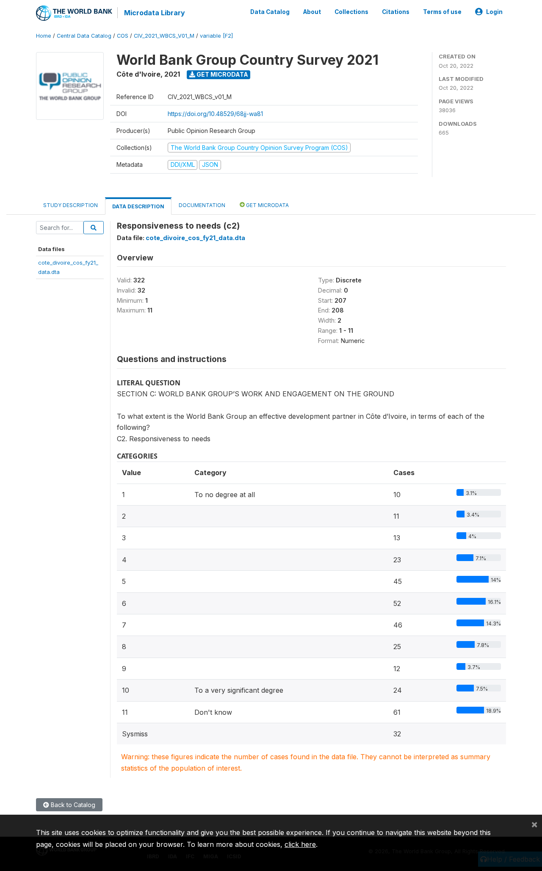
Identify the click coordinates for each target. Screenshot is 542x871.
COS (122, 36)
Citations (395, 11)
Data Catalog (270, 11)
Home (43, 36)
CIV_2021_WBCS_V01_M (164, 36)
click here (300, 844)
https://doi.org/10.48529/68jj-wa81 (215, 113)
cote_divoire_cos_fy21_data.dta (195, 237)
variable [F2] (216, 36)
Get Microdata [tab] (267, 205)
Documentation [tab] (202, 205)
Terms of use (442, 11)
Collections (351, 11)
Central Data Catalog (84, 36)
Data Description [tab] (138, 206)
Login (494, 11)
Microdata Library (154, 12)
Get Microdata (221, 74)
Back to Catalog (72, 804)
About (312, 11)
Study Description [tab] (70, 205)
